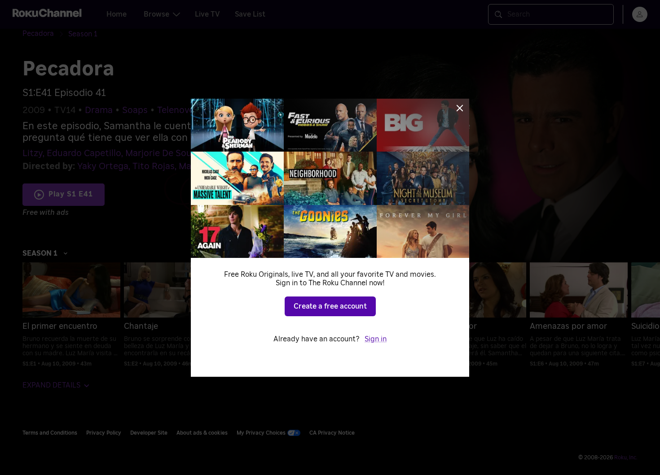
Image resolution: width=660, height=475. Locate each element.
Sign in (376, 339)
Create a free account (330, 306)
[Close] (460, 108)
